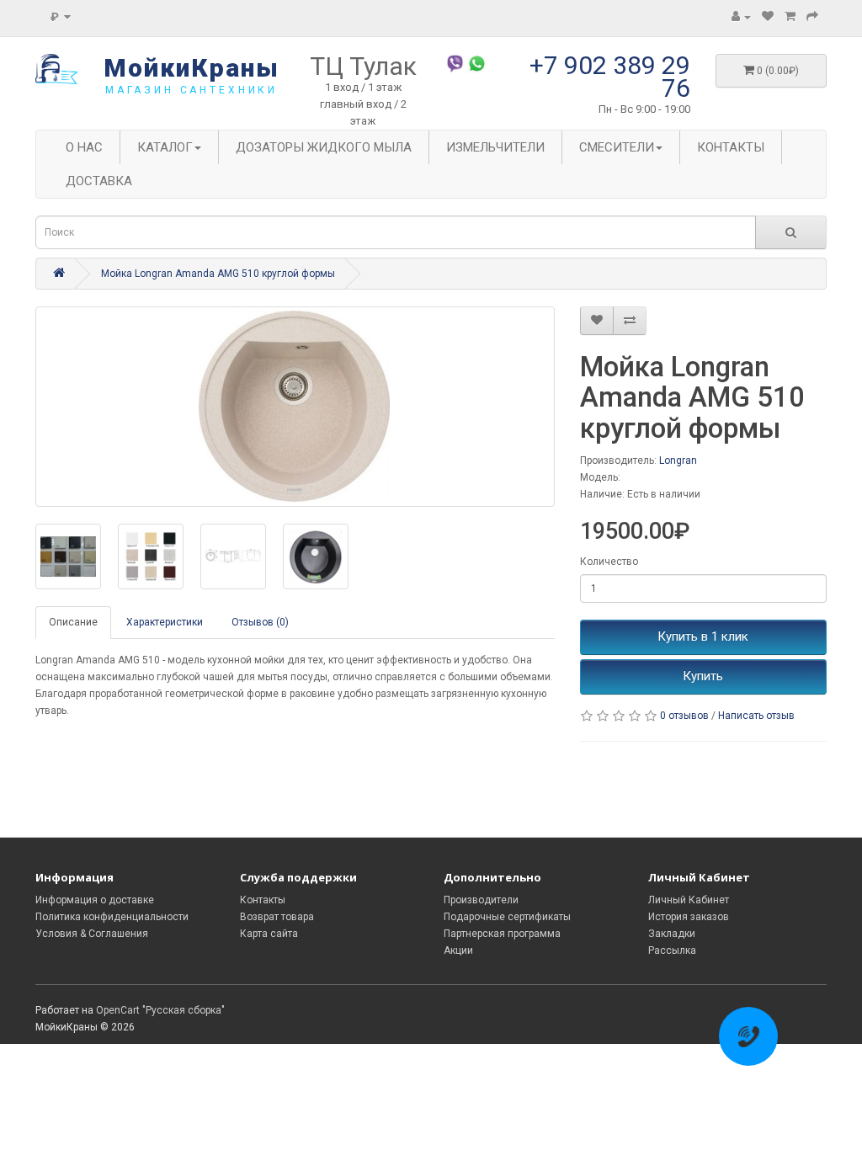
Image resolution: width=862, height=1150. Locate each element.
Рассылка (672, 950)
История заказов (688, 917)
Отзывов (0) (260, 622)
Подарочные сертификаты (507, 917)
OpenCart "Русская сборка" (160, 1010)
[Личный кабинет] (741, 17)
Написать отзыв (756, 715)
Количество (609, 561)
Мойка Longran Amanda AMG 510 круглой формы (218, 274)
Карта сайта (269, 934)
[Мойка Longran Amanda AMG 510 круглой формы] (295, 406)
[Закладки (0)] (768, 17)
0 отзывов (684, 715)
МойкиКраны (191, 68)
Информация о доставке (94, 900)
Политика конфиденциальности (112, 917)
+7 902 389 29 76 (609, 76)
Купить (703, 676)
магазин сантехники (191, 90)
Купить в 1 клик (702, 636)
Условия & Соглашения (91, 934)
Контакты (262, 900)
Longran (678, 460)
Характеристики (164, 622)
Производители (481, 900)
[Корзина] (790, 17)
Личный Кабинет (688, 900)
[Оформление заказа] (812, 17)
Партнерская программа (502, 934)
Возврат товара (277, 917)
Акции (458, 950)
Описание (73, 622)
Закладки (671, 934)
